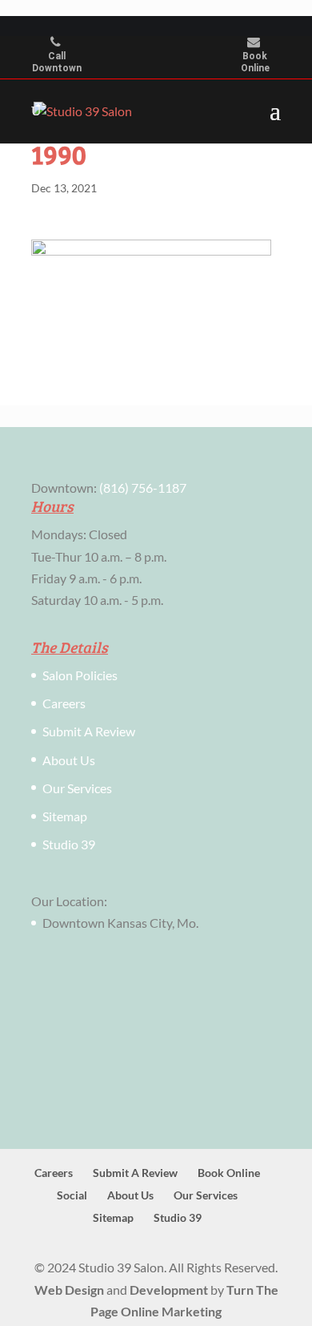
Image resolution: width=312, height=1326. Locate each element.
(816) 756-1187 (142, 487)
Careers (64, 703)
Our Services (77, 788)
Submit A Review (88, 731)
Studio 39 (68, 844)
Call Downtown (57, 62)
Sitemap (64, 816)
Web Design (69, 1289)
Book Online (255, 62)
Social (72, 1195)
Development (169, 1289)
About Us (68, 760)
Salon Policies (80, 675)
